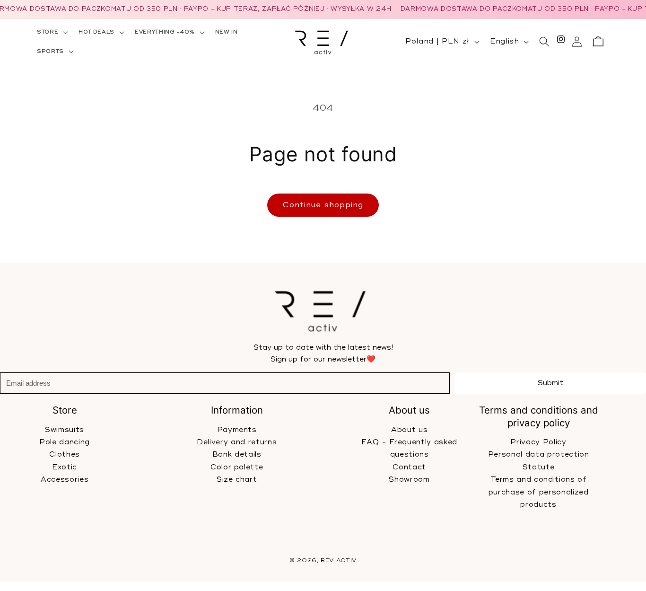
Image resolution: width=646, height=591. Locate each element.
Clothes (64, 454)
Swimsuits (64, 429)
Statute (539, 466)
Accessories (64, 479)
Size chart (237, 479)
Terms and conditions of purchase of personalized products (538, 492)
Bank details (237, 454)
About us (409, 429)
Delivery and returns (237, 442)
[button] (51, 32)
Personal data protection (538, 454)
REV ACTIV (339, 560)
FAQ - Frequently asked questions (409, 448)
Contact (409, 466)
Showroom (409, 479)
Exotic (64, 466)
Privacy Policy (538, 442)
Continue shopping (323, 205)
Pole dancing (64, 442)
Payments (237, 429)
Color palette (236, 466)
